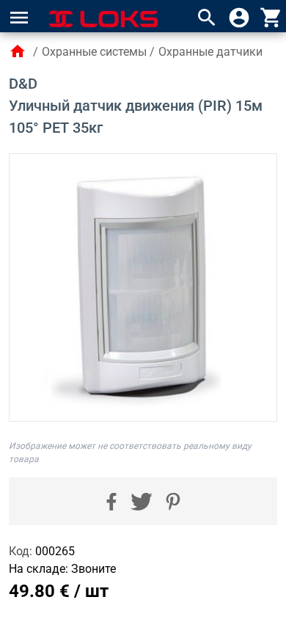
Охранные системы (94, 52)
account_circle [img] (239, 17)
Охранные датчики (210, 52)
